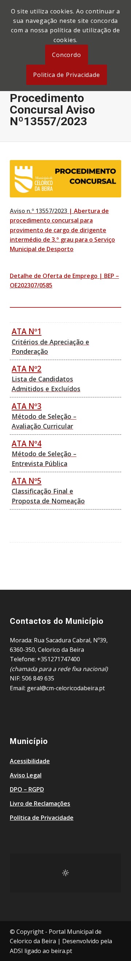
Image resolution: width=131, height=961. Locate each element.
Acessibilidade (30, 761)
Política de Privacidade (42, 818)
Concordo (66, 55)
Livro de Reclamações (40, 803)
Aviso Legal (25, 775)
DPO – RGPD (27, 789)
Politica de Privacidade (66, 75)
